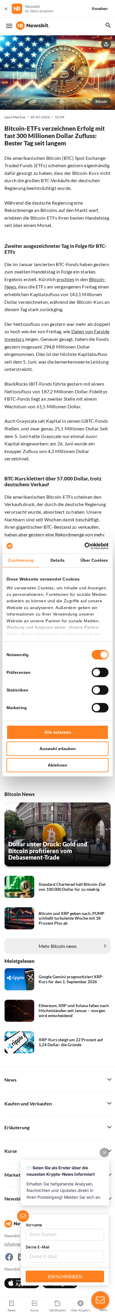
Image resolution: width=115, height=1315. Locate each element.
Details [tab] (57, 560)
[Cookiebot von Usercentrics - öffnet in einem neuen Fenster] (83, 546)
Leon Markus (14, 117)
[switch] (100, 672)
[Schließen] (6, 8)
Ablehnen (57, 765)
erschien (65, 279)
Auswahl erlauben (58, 748)
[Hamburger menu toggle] (9, 26)
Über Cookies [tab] (94, 560)
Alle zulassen (57, 732)
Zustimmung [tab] (21, 560)
